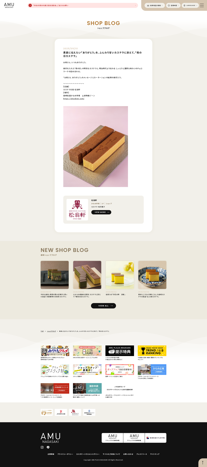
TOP (42, 331)
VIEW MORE (100, 212)
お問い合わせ (128, 454)
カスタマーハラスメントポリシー (88, 454)
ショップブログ (51, 331)
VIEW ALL (103, 305)
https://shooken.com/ (73, 98)
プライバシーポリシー (65, 454)
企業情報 (51, 454)
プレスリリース (141, 454)
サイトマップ (154, 454)
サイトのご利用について (111, 454)
